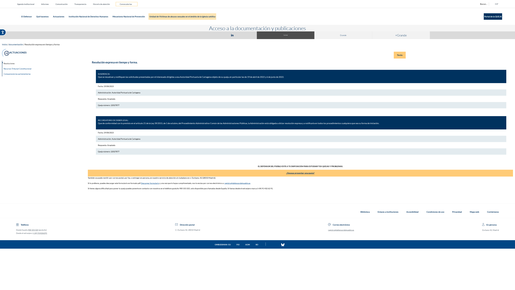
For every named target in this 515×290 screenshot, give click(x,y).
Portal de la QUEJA (493, 16)
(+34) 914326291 (40, 233)
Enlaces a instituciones (388, 212)
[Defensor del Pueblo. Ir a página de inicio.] (15, 16)
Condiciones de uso (435, 212)
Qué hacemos (42, 16)
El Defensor (26, 16)
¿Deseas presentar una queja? (300, 173)
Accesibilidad (412, 212)
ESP (496, 4)
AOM (247, 244)
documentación (16, 44)
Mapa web (474, 212)
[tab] (216, 35)
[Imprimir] (248, 35)
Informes (45, 4)
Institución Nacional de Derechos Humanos (89, 16)
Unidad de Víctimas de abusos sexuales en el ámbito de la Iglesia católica (182, 16)
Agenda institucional (25, 4)
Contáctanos (493, 212)
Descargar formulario (150, 183)
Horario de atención (101, 4)
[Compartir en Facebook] (217, 35)
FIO (238, 244)
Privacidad (457, 212)
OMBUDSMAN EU (223, 244)
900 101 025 (33, 230)
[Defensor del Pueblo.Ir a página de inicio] (18, 212)
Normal (285, 35)
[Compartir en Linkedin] (232, 35)
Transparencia (80, 4)
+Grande (401, 35)
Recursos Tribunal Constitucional (17, 69)
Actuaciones (59, 16)
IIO (257, 244)
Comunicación (62, 4)
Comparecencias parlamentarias (17, 74)
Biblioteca (365, 212)
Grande (343, 35)
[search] (482, 4)
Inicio (4, 44)
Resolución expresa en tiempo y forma (42, 44)
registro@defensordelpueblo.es (237, 183)
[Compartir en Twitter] (224, 35)
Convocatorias (126, 4)
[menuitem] (28, 4)
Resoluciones (9, 63)
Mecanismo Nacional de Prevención (129, 16)
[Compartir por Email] (240, 35)
